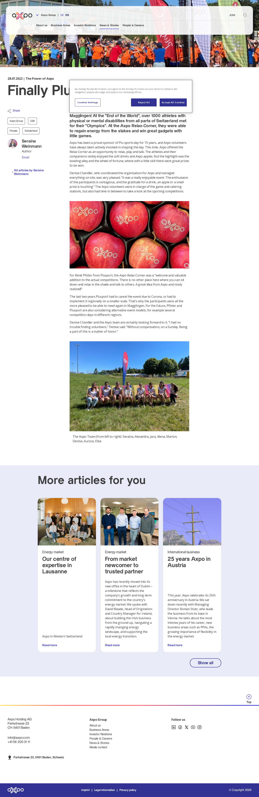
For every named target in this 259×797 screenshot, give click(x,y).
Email (25, 157)
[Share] (9, 111)
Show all (205, 663)
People (13, 131)
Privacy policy (127, 790)
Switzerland (31, 131)
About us (41, 25)
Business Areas (60, 25)
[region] (130, 96)
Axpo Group (48, 15)
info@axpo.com (19, 737)
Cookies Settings (87, 102)
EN (67, 15)
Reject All (144, 102)
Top (248, 702)
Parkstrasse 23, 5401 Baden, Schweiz (38, 757)
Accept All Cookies (173, 102)
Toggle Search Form (245, 15)
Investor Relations (85, 25)
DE (62, 15)
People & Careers (133, 25)
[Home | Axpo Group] (24, 16)
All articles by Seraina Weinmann (29, 172)
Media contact (98, 747)
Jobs (232, 15)
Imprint (85, 790)
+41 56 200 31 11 (19, 741)
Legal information (104, 790)
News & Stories (109, 25)
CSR (32, 121)
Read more (49, 645)
